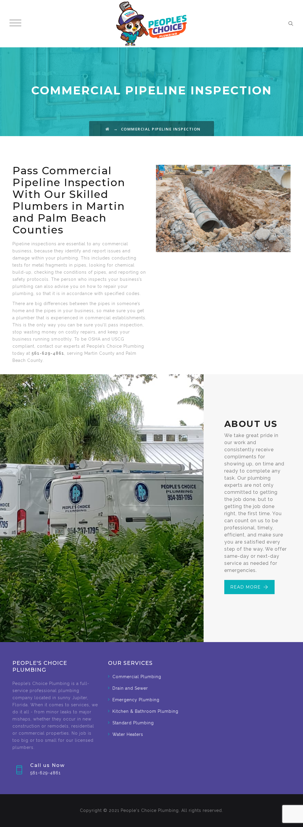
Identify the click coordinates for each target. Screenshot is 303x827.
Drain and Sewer (130, 688)
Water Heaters (127, 734)
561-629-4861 (45, 772)
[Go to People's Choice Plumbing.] (107, 129)
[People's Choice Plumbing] (151, 23)
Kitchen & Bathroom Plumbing (145, 711)
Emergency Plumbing (135, 699)
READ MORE (245, 587)
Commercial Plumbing (136, 676)
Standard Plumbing (133, 722)
